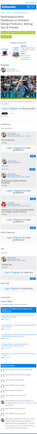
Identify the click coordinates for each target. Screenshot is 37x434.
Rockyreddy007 (19, 375)
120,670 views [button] (6, 37)
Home (2, 13)
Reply (32, 156)
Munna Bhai (11, 69)
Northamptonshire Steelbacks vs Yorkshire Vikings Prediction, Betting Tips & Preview (17, 22)
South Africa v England (24, 403)
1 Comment (6, 319)
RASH (16, 408)
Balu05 (16, 413)
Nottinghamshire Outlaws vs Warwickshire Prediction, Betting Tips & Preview (15, 345)
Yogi (15, 380)
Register (33, 2)
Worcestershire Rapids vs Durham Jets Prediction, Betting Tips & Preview (18, 316)
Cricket (9, 13)
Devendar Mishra (19, 369)
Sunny (16, 395)
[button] (4, 32)
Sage (15, 385)
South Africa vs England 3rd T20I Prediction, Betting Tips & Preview (20, 425)
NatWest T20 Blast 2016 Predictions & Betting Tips (17, 310)
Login (27, 2)
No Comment (6, 329)
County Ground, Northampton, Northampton (26, 57)
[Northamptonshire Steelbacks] (4, 53)
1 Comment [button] (30, 32)
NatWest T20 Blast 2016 (20, 13)
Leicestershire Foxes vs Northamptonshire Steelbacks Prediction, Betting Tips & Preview (19, 335)
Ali (15, 390)
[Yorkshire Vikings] (16, 54)
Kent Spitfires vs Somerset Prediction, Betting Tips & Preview (18, 354)
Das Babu (10, 203)
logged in (12, 304)
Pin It (11, 113)
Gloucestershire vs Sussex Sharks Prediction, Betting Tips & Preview (19, 326)
